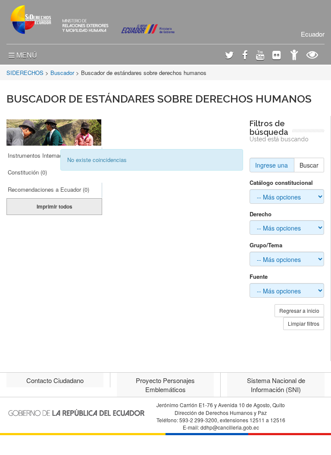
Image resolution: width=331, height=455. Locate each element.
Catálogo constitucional (281, 183)
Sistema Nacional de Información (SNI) (276, 385)
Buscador (62, 73)
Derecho (261, 214)
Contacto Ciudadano (55, 380)
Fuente (259, 276)
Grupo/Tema (266, 245)
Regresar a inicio (299, 310)
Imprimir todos (54, 206)
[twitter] (229, 55)
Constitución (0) (27, 172)
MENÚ (26, 55)
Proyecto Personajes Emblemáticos (165, 385)
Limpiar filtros (303, 323)
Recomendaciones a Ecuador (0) (48, 189)
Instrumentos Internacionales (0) (48, 155)
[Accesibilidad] (294, 55)
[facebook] (245, 55)
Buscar (309, 165)
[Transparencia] (312, 55)
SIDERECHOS (25, 73)
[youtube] (260, 55)
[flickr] (276, 55)
